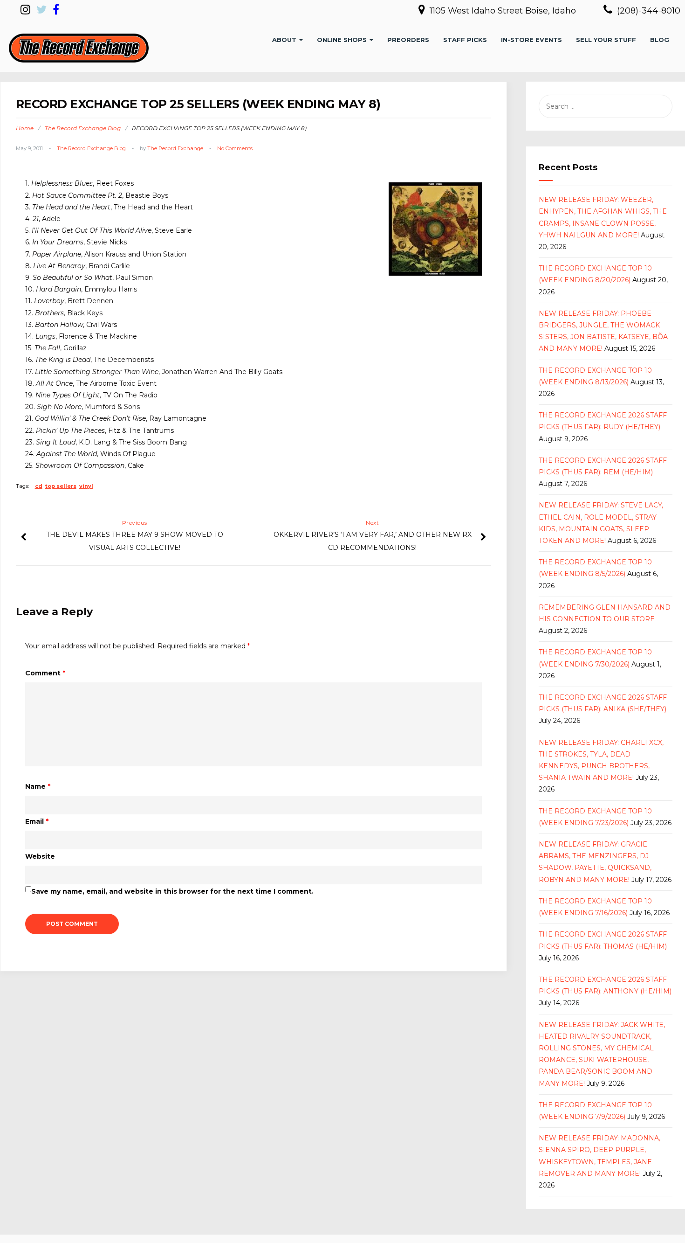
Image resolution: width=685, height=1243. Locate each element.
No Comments (235, 148)
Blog (659, 39)
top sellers (60, 486)
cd (38, 486)
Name (37, 786)
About (285, 39)
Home (25, 128)
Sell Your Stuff (606, 39)
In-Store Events (531, 39)
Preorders (408, 39)
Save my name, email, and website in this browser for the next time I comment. (172, 891)
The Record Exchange (175, 148)
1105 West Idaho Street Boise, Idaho (504, 11)
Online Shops (343, 39)
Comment (45, 673)
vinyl (86, 486)
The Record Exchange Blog (83, 128)
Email (36, 821)
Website (40, 856)
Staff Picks (465, 39)
